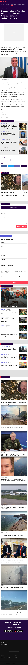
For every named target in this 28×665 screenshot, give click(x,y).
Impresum (2, 655)
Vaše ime (3, 246)
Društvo (5, 8)
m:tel (5, 663)
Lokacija (3, 255)
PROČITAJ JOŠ (6, 377)
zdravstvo (14, 159)
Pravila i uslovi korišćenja (20, 660)
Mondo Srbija (4, 644)
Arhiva (16, 657)
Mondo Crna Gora (5, 647)
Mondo (3, 642)
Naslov (3, 242)
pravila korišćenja (12, 276)
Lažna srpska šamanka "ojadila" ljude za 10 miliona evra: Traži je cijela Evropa (9, 194)
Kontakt (16, 655)
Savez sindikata (5, 159)
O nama (2, 652)
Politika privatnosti (5, 660)
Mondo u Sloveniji (7, 344)
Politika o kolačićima (5, 657)
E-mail (3, 251)
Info (2, 8)
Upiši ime (3, 213)
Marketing (17, 652)
